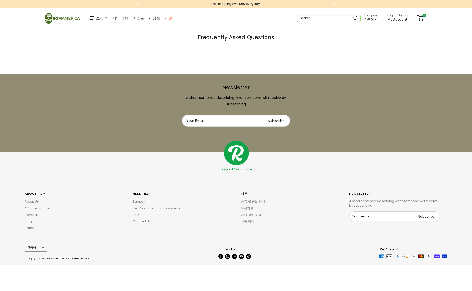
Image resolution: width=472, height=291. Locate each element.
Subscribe (276, 120)
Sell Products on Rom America (157, 208)
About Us (32, 201)
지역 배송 (120, 18)
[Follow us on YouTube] (241, 256)
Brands (30, 228)
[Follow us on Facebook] (220, 256)
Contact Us (142, 221)
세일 (168, 18)
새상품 (154, 18)
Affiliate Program (38, 208)
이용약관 (247, 208)
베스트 (138, 18)
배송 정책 (247, 221)
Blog (28, 221)
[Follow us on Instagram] (227, 256)
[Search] (356, 18)
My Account (397, 19)
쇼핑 (99, 18)
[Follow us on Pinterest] (234, 256)
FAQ (136, 215)
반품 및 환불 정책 (253, 201)
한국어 (31, 248)
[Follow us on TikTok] (248, 256)
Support (139, 201)
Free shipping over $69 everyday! (236, 4)
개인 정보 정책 (251, 215)
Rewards (32, 215)
